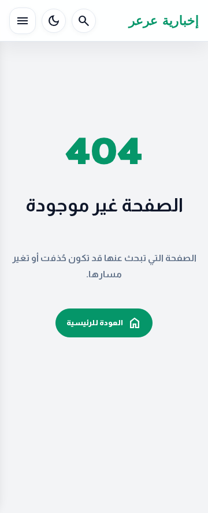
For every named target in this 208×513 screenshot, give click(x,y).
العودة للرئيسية (104, 323)
